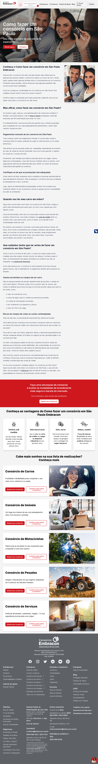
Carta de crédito (32, 670)
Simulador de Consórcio (34, 691)
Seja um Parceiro (56, 690)
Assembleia (7, 716)
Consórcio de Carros (33, 679)
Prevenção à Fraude (10, 732)
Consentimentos (78, 698)
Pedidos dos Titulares (80, 701)
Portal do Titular (78, 695)
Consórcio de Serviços (34, 685)
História (5, 670)
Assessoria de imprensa (82, 710)
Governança (7, 676)
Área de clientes (32, 724)
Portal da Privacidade (80, 691)
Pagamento (54, 682)
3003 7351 (43, 734)
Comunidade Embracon (81, 684)
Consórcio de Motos (33, 682)
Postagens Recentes (80, 678)
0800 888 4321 (32, 734)
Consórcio (53, 670)
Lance (52, 679)
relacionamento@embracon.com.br (63, 729)
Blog (73, 4)
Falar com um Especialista (35, 695)
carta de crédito (44, 217)
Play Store (37, 718)
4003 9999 (63, 715)
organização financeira (21, 262)
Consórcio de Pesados (34, 688)
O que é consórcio (32, 673)
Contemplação (55, 673)
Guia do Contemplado (10, 724)
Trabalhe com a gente (81, 707)
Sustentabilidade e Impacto (12, 679)
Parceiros (6, 673)
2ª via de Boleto (8, 713)
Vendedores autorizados (82, 713)
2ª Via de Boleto (80, 4)
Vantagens (23, 47)
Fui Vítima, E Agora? (10, 741)
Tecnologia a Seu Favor (11, 750)
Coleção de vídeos (79, 681)
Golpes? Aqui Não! (9, 738)
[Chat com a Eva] (94, 760)
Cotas (52, 676)
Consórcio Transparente (11, 753)
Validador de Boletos (10, 735)
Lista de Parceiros (56, 696)
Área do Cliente (8, 710)
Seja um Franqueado (80, 670)
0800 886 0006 (56, 739)
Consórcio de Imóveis (34, 676)
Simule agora (9, 47)
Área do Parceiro (55, 693)
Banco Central (35, 116)
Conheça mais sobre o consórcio (36, 489)
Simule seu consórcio (49, 401)
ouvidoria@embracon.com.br (37, 731)
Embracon (25, 370)
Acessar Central (8, 687)
